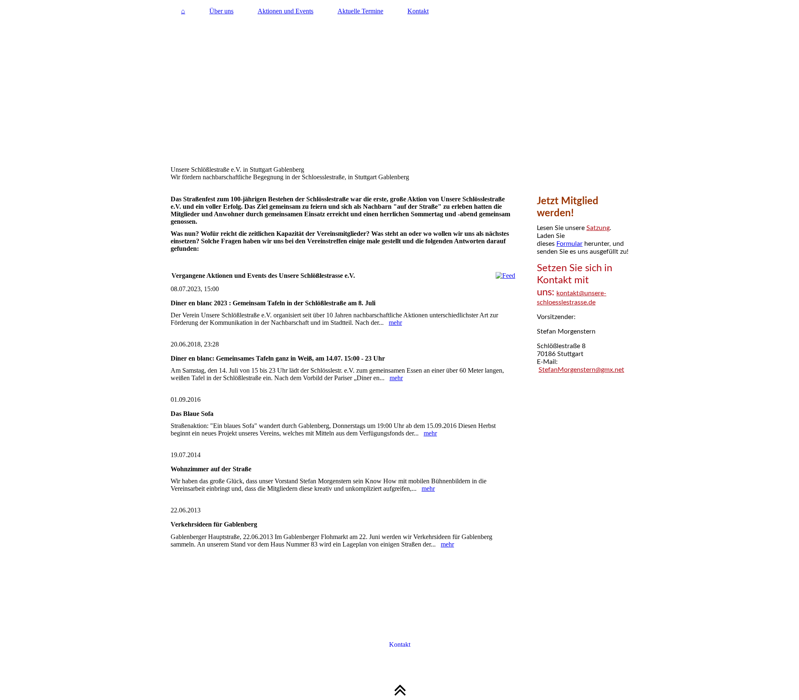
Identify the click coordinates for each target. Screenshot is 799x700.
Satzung (598, 228)
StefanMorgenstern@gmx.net (581, 369)
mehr (395, 322)
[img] (399, 93)
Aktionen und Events (285, 11)
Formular (569, 243)
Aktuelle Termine (360, 11)
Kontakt (418, 11)
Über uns (221, 11)
